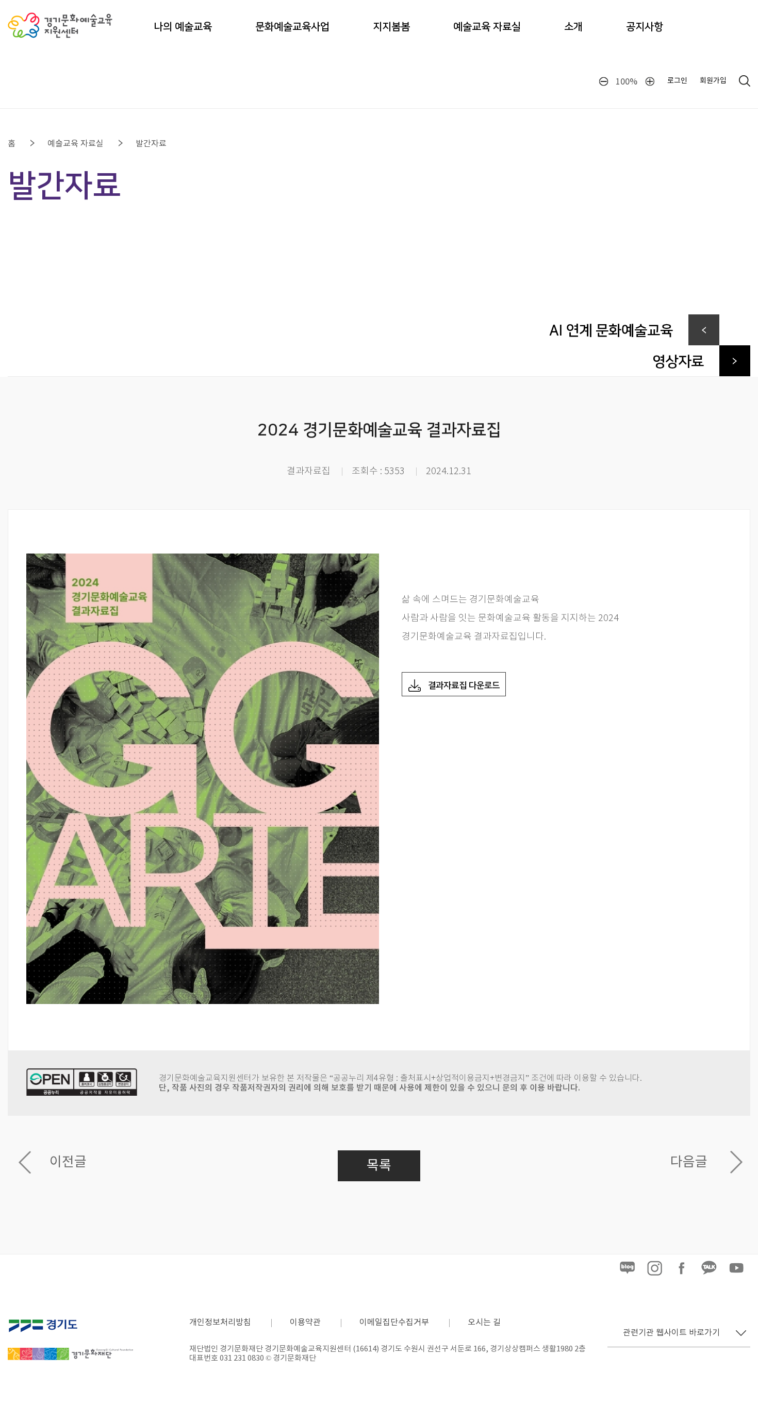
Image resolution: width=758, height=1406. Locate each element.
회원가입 (713, 81)
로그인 (677, 81)
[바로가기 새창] (627, 1274)
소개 (573, 26)
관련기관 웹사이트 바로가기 (671, 1332)
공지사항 (644, 26)
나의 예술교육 (183, 26)
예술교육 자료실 (487, 26)
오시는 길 (484, 1322)
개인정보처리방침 (220, 1322)
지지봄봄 (391, 26)
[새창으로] (70, 1317)
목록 (379, 1166)
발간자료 (151, 143)
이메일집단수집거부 (394, 1322)
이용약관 (305, 1322)
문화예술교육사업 (292, 26)
